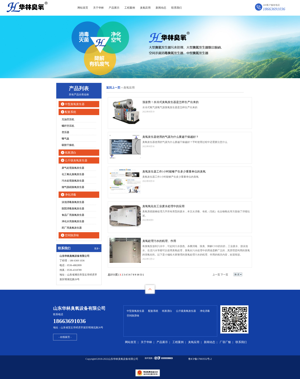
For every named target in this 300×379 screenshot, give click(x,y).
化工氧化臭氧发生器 (73, 174)
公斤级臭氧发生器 (76, 160)
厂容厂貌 (225, 342)
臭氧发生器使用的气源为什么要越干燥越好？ (170, 136)
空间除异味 (72, 235)
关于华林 (98, 7)
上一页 (216, 274)
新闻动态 (161, 7)
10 (138, 274)
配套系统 (70, 112)
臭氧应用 (145, 7)
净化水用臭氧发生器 (73, 221)
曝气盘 (65, 138)
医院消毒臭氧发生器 (73, 208)
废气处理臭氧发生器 (73, 168)
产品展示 (114, 7)
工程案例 (129, 7)
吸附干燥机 (68, 145)
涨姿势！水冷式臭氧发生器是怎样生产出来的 (170, 102)
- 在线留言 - (65, 337)
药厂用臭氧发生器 (72, 227)
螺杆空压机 (68, 125)
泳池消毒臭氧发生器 (73, 202)
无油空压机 (68, 119)
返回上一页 (113, 87)
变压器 (65, 132)
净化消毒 (70, 194)
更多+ (97, 248)
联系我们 (176, 7)
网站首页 (83, 7)
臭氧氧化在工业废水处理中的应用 (163, 206)
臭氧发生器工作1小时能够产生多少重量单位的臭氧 (174, 171)
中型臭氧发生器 (75, 104)
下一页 (224, 274)
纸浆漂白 (70, 152)
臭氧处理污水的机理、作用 (159, 241)
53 (141, 274)
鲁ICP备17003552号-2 (200, 359)
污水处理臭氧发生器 (73, 180)
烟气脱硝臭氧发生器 (73, 187)
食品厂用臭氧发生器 (73, 215)
